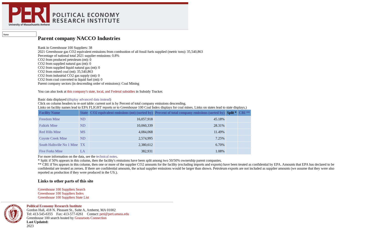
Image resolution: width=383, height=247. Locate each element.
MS (82, 132)
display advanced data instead (89, 99)
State (84, 113)
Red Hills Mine (50, 132)
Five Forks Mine (51, 151)
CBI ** (244, 113)
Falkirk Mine (48, 125)
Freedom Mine (49, 119)
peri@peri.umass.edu (114, 214)
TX (82, 145)
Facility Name (49, 113)
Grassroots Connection (91, 218)
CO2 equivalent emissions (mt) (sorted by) (121, 113)
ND (83, 119)
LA (82, 151)
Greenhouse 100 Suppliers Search (61, 189)
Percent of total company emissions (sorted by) (190, 113)
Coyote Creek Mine (53, 138)
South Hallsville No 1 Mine (58, 145)
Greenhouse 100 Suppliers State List (63, 197)
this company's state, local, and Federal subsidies (101, 91)
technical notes (106, 156)
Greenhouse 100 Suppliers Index (61, 193)
